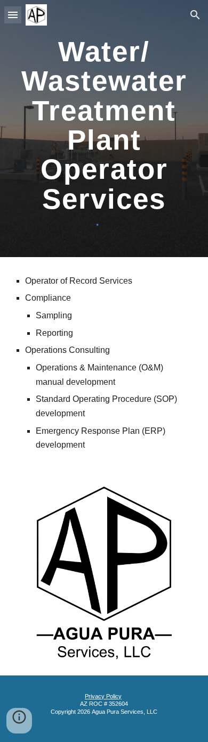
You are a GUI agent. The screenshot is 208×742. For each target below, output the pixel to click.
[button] (13, 14)
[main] (104, 124)
